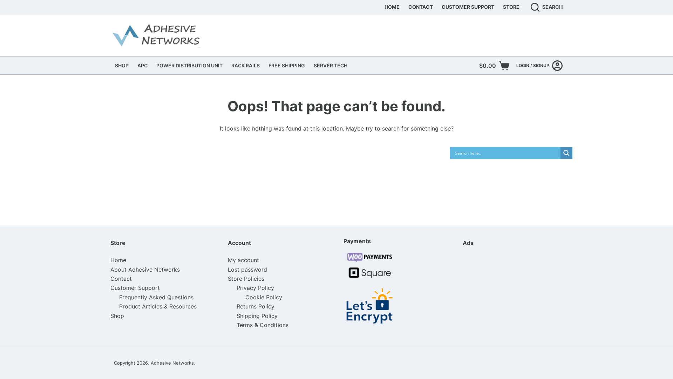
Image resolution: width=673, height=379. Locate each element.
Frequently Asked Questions (156, 297)
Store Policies (246, 278)
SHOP (122, 65)
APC (142, 65)
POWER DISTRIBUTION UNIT (189, 65)
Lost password (247, 269)
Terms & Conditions (262, 324)
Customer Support (468, 7)
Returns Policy (255, 306)
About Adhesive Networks (145, 269)
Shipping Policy (257, 315)
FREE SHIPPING (286, 65)
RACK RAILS (245, 65)
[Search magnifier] (566, 153)
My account (243, 260)
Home (392, 7)
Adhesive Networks (172, 363)
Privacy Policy (255, 287)
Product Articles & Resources (158, 306)
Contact (420, 7)
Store (511, 7)
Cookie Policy (263, 297)
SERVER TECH (330, 65)
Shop (117, 315)
